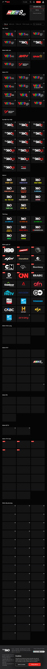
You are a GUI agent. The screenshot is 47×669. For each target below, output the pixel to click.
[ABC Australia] (38, 276)
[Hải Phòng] (38, 559)
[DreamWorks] (38, 259)
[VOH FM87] (23, 409)
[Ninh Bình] (38, 593)
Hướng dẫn (17, 651)
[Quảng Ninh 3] (9, 509)
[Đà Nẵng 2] (38, 602)
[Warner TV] (38, 250)
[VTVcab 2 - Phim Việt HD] (9, 461)
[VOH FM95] (38, 409)
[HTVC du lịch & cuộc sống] (23, 387)
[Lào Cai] (38, 585)
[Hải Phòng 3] (23, 559)
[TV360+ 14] (23, 159)
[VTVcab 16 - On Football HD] (9, 444)
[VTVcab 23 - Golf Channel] (9, 453)
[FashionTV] (23, 267)
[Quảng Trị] (38, 610)
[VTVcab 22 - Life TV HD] (38, 487)
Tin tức (13, 648)
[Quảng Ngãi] (9, 610)
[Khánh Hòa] (9, 576)
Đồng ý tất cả (34, 664)
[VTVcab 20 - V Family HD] (23, 487)
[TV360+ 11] (23, 151)
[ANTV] (23, 56)
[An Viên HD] (38, 387)
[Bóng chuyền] (23, 636)
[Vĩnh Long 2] (23, 331)
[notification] (33, 2)
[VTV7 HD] (38, 95)
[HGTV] (9, 293)
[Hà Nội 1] (23, 509)
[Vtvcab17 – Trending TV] (9, 487)
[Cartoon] (9, 267)
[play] (16, 12)
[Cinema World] (23, 259)
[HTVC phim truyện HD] (23, 379)
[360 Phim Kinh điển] (23, 198)
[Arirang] (23, 318)
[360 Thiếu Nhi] (9, 206)
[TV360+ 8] (23, 142)
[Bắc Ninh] (23, 526)
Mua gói (38, 2)
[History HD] (23, 309)
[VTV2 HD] (9, 43)
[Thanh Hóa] (9, 627)
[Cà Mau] (9, 534)
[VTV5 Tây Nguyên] (38, 86)
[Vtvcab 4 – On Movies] (38, 470)
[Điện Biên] (38, 543)
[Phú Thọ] (23, 602)
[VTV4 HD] (9, 86)
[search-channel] (34, 24)
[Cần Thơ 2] (9, 568)
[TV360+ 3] (38, 125)
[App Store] (40, 652)
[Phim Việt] (9, 181)
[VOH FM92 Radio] (9, 418)
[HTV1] (9, 353)
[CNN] (23, 276)
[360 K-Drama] (38, 189)
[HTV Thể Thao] (9, 370)
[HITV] (9, 526)
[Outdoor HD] (9, 284)
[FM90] (9, 401)
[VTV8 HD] (9, 103)
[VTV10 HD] (38, 103)
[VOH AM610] (38, 401)
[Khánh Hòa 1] (9, 602)
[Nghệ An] (23, 593)
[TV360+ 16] (9, 168)
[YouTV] (38, 517)
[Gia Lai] (38, 551)
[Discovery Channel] (9, 276)
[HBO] (9, 250)
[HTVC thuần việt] (9, 379)
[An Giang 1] (23, 576)
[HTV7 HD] (23, 362)
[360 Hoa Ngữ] (9, 189)
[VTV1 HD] (23, 34)
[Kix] (38, 309)
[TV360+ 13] (9, 159)
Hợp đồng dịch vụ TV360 (25, 648)
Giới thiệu (17, 648)
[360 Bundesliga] (38, 228)
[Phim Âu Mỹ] (23, 181)
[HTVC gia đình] (23, 370)
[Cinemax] (23, 250)
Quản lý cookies (21, 664)
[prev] (3, 24)
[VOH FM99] (9, 409)
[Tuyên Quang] (38, 627)
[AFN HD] (38, 284)
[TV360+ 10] (9, 151)
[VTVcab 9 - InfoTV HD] (9, 495)
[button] (6, 24)
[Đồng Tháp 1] (23, 551)
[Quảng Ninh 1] (23, 610)
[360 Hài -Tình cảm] (9, 198)
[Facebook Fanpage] (44, 651)
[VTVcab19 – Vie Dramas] (38, 461)
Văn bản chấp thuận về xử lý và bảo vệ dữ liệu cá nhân (22, 650)
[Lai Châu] (38, 576)
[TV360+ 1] (23, 43)
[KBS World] (23, 293)
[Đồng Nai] (9, 636)
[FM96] (23, 401)
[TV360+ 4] (9, 134)
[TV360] (23, 168)
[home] (7, 2)
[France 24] (23, 301)
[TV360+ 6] (38, 134)
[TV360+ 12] (38, 151)
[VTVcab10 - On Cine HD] (23, 461)
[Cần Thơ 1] (23, 534)
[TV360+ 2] (38, 43)
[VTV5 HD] (9, 64)
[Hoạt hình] (38, 181)
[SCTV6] (9, 431)
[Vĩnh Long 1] (9, 331)
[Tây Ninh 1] (9, 593)
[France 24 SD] (9, 318)
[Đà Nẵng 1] (9, 543)
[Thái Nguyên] (38, 619)
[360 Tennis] (23, 237)
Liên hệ (13, 651)
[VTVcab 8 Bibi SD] (9, 470)
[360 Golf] (9, 237)
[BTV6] (23, 517)
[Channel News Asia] (23, 284)
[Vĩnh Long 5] (23, 340)
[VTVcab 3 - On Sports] (23, 444)
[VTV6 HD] (9, 34)
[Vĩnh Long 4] (9, 340)
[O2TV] (23, 495)
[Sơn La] (23, 619)
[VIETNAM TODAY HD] (23, 64)
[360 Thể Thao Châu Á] (9, 228)
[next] (31, 24)
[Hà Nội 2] (38, 509)
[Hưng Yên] (38, 568)
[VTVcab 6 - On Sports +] (23, 453)
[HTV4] (9, 362)
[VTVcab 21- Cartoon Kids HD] (23, 470)
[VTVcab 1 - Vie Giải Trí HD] (38, 453)
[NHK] (9, 301)
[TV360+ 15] (38, 159)
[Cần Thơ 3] (9, 619)
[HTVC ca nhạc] (38, 379)
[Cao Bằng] (38, 534)
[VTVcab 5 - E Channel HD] (9, 478)
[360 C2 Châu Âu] (23, 220)
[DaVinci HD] (38, 318)
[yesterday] (31, 10)
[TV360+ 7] (9, 142)
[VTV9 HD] (23, 103)
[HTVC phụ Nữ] (38, 370)
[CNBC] (9, 309)
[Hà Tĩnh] (9, 559)
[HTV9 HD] (38, 362)
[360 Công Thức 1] (23, 228)
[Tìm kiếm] (30, 2)
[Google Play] (35, 652)
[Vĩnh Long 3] (38, 331)
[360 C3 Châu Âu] (38, 220)
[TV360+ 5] (23, 134)
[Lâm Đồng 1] (9, 585)
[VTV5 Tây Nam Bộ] (9, 95)
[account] (43, 2)
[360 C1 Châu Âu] (9, 220)
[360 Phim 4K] (23, 206)
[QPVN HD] (38, 56)
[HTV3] (38, 353)
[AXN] (9, 259)
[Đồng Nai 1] (9, 551)
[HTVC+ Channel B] (9, 387)
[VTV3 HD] (38, 34)
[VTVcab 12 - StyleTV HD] (23, 478)
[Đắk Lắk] (23, 543)
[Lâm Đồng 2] (38, 526)
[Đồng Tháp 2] (23, 627)
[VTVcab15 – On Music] (38, 478)
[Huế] (23, 568)
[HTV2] (23, 353)
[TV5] (38, 301)
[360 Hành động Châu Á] (23, 189)
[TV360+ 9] (38, 142)
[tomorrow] (43, 10)
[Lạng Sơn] (23, 585)
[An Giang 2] (9, 517)
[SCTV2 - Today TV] (23, 431)
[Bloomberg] (38, 267)
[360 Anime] (38, 198)
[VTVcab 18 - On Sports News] (38, 444)
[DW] (38, 293)
